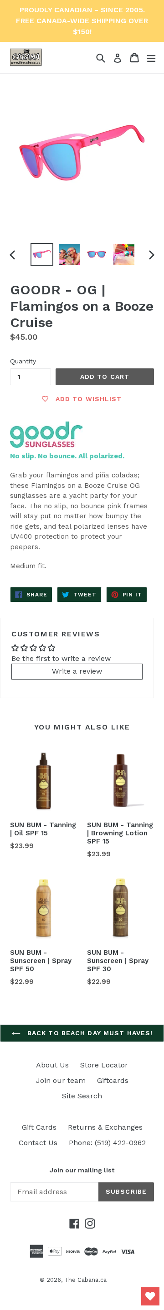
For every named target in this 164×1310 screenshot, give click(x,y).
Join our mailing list (82, 1170)
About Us (52, 1065)
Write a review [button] (77, 671)
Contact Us (38, 1142)
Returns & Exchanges (105, 1127)
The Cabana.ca (85, 1279)
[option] (42, 254)
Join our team (61, 1080)
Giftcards (112, 1080)
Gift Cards (39, 1127)
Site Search (82, 1096)
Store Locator (104, 1065)
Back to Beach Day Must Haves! (89, 1033)
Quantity (23, 361)
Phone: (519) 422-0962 (107, 1142)
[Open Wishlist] (150, 1296)
